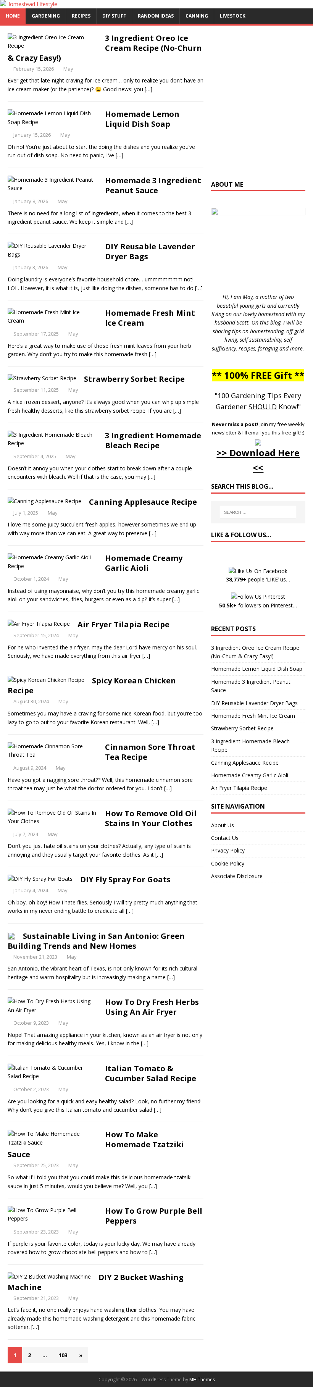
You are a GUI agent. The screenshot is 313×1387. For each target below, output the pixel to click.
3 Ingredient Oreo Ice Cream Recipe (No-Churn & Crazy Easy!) (105, 48)
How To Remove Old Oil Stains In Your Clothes (151, 818)
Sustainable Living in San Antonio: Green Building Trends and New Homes (96, 941)
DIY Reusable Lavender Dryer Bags (150, 251)
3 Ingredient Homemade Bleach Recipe (153, 440)
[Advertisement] (262, 106)
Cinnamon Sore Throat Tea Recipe (150, 752)
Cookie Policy (227, 863)
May (68, 68)
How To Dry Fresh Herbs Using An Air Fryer (152, 1007)
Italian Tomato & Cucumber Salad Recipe (150, 1073)
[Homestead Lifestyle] (28, 4)
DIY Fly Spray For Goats (125, 879)
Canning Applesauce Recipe (143, 502)
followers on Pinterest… (258, 605)
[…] (148, 89)
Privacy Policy (228, 850)
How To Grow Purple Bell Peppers (153, 1216)
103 (63, 1355)
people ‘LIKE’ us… (258, 579)
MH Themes (202, 1379)
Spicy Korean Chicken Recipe (92, 685)
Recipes (81, 16)
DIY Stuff (114, 16)
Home (13, 16)
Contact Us (225, 837)
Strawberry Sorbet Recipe (134, 379)
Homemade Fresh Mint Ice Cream (150, 318)
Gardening (46, 16)
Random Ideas (156, 16)
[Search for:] (258, 512)
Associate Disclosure (237, 876)
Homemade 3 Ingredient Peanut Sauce (153, 185)
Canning (197, 16)
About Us (222, 825)
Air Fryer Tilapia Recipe (123, 624)
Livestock (232, 16)
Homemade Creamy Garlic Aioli (143, 563)
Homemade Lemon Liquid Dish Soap (142, 119)
